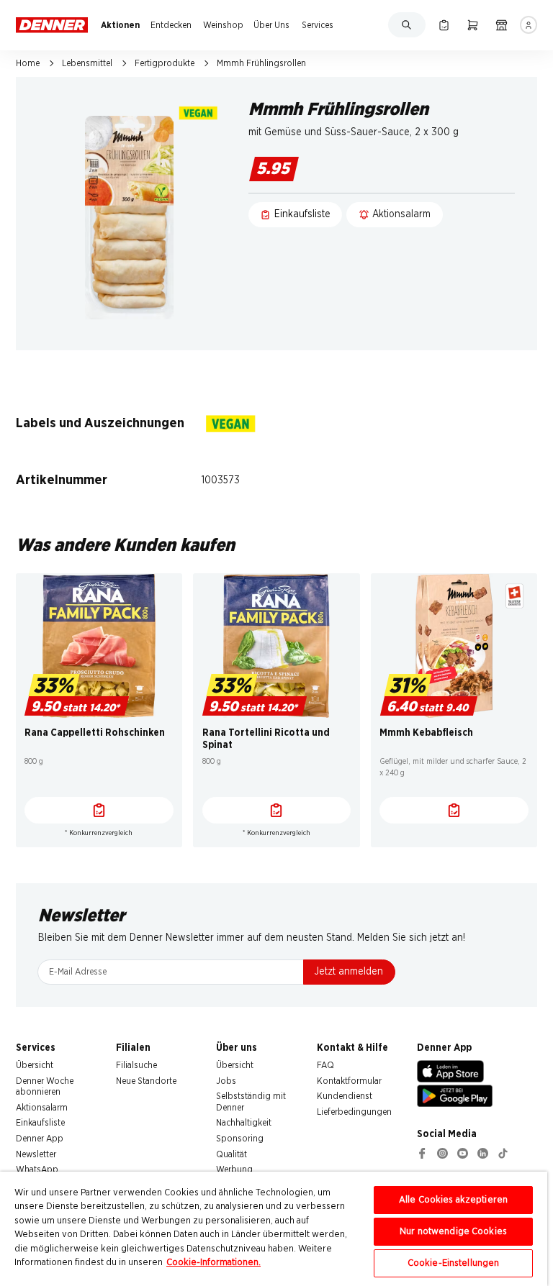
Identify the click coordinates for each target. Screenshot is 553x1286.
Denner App (39, 1138)
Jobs (226, 1081)
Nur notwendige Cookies (453, 1231)
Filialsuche (136, 1065)
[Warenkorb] (473, 25)
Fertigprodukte (164, 63)
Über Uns (271, 25)
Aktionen (120, 25)
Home (28, 63)
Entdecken (171, 25)
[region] (273, 1229)
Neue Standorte (146, 1081)
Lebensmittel (87, 63)
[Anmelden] (529, 25)
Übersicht (34, 1065)
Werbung (234, 1169)
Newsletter (36, 1154)
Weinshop (223, 25)
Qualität (231, 1154)
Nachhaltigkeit (243, 1122)
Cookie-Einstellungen (454, 1263)
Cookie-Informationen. (213, 1262)
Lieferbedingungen (354, 1112)
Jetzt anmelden (349, 972)
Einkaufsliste (40, 1122)
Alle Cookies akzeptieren (453, 1200)
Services (317, 25)
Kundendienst (344, 1096)
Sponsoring (240, 1138)
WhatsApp (37, 1169)
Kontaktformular (349, 1081)
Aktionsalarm (42, 1107)
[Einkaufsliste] (444, 25)
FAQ (325, 1065)
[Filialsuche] (501, 25)
